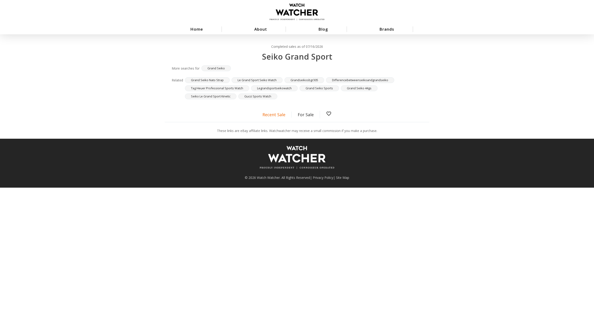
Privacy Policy (323, 177)
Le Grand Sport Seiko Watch (257, 80)
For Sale (306, 114)
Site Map (342, 177)
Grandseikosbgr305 (304, 80)
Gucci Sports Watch (257, 96)
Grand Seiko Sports (319, 88)
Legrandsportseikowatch (274, 88)
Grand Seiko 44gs (359, 88)
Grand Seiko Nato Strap (207, 80)
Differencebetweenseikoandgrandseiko (360, 80)
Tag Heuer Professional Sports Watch (217, 88)
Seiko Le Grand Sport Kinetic (210, 96)
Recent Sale (273, 114)
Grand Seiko (216, 68)
